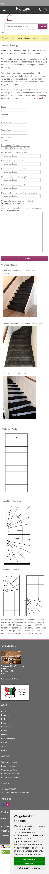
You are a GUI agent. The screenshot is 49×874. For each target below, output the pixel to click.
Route (16, 679)
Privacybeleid (6, 826)
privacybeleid (37, 98)
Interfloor (4, 735)
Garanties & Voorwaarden (11, 774)
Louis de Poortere (8, 738)
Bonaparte (5, 715)
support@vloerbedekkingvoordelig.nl (15, 792)
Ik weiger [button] (29, 863)
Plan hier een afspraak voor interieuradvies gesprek (23, 38)
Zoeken (42, 26)
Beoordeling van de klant (10, 778)
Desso (3, 723)
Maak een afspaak (7, 679)
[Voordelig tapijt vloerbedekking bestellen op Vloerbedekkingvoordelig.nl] (10, 18)
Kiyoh (3, 818)
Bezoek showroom (8, 766)
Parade (4, 742)
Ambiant (4, 711)
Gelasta (4, 731)
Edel (3, 719)
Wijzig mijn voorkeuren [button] (29, 868)
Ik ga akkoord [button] (29, 859)
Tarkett (4, 746)
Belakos (4, 750)
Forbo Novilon (6, 727)
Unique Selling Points (9, 770)
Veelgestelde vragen (9, 762)
